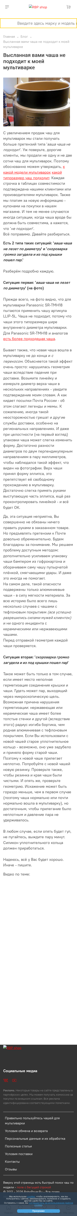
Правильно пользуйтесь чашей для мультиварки (32, 1120)
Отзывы (11, 1169)
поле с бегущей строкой (34, 1187)
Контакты (12, 1161)
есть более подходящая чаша (29, 338)
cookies (31, 1196)
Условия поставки (19, 1154)
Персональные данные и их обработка (35, 1138)
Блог (24, 36)
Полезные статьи (18, 1146)
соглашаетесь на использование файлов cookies (51, 1204)
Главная (9, 36)
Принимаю (38, 1210)
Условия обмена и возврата (26, 1131)
